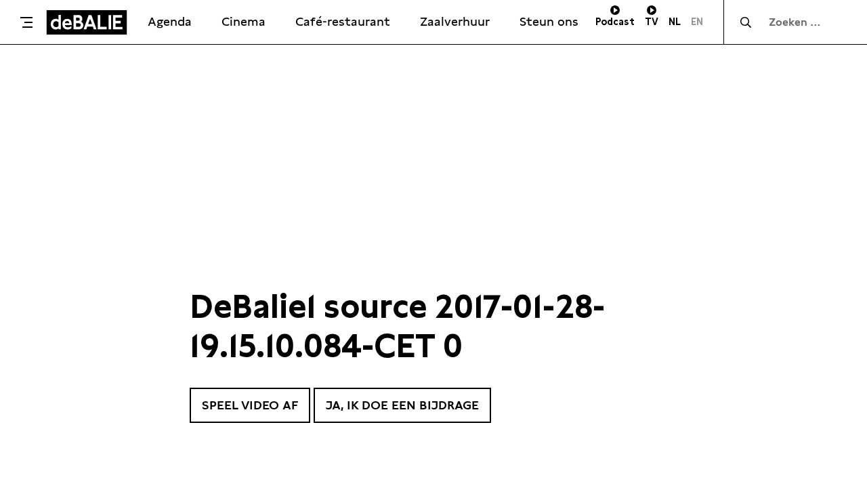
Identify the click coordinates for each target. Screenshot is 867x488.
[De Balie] (86, 22)
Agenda (170, 21)
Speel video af (250, 405)
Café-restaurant (342, 21)
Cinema (243, 21)
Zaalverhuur (455, 21)
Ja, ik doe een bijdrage (402, 405)
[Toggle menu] (26, 22)
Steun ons (549, 21)
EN (697, 21)
